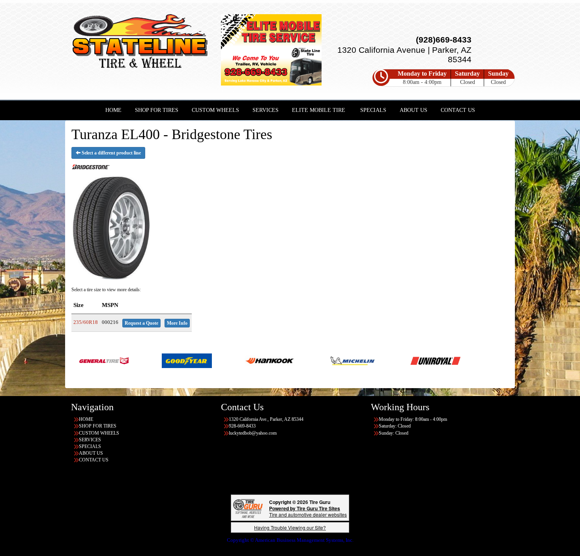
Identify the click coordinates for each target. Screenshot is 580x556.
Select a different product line (110, 153)
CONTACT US (458, 110)
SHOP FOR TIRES (156, 110)
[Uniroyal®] (397, 360)
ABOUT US (413, 110)
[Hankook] (231, 360)
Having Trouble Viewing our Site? (290, 527)
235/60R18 (85, 322)
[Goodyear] (148, 360)
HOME (113, 110)
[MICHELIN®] (314, 360)
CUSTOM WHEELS (215, 110)
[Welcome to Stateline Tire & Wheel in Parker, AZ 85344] (140, 42)
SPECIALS (373, 110)
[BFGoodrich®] (504, 360)
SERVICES (266, 110)
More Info (177, 323)
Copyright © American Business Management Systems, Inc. (290, 540)
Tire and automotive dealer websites (308, 511)
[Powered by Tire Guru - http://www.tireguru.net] (248, 507)
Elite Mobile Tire (318, 110)
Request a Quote (141, 323)
